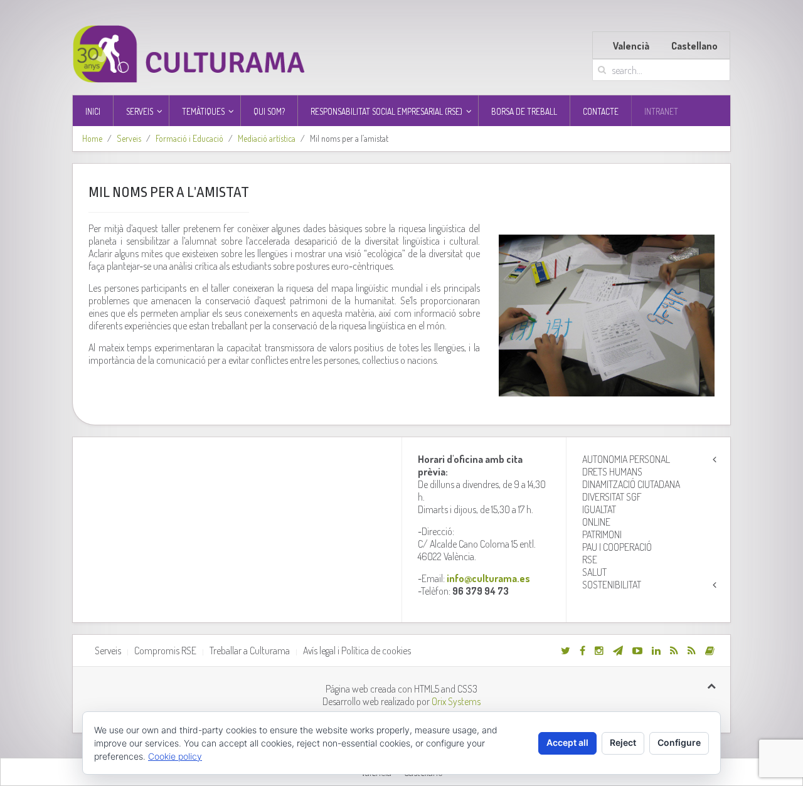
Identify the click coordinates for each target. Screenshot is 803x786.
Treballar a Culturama (250, 650)
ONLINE (596, 522)
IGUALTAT (599, 509)
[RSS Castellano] (692, 650)
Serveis (129, 138)
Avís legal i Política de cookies (357, 650)
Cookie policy (175, 756)
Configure (679, 742)
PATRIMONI (602, 534)
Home (92, 138)
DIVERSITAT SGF (612, 497)
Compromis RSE (165, 650)
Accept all (567, 742)
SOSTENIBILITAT (611, 584)
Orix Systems (456, 701)
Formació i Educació (189, 138)
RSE (589, 559)
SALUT (594, 572)
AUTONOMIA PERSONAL (626, 459)
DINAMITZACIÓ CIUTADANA (631, 484)
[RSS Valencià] (674, 650)
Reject (623, 742)
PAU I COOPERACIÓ (617, 547)
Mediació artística (266, 138)
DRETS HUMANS (612, 471)
